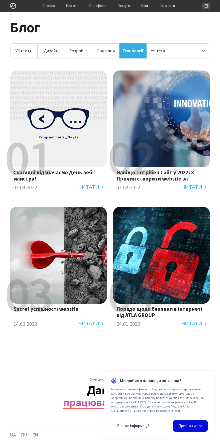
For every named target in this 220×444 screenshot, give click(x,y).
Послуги (124, 5)
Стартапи (106, 51)
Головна (48, 5)
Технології (133, 51)
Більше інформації (133, 426)
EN (35, 435)
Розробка (78, 51)
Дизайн (51, 51)
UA (13, 435)
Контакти (167, 5)
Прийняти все (190, 426)
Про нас (72, 5)
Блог (144, 5)
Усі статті (23, 51)
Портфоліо (97, 5)
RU (24, 435)
